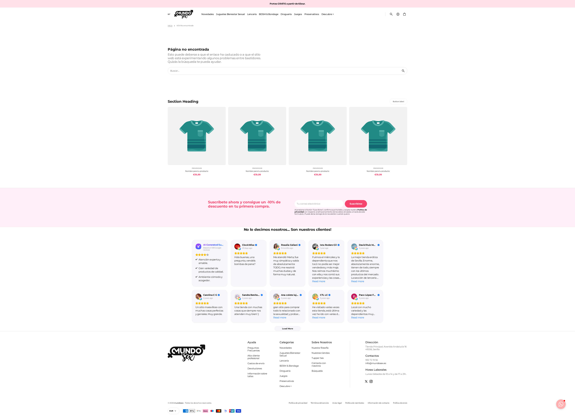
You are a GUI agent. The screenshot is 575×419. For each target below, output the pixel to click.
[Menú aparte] (171, 14)
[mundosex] (183, 14)
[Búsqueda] (403, 71)
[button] (391, 14)
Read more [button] (318, 281)
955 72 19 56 (371, 360)
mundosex (179, 403)
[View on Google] (237, 246)
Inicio (170, 26)
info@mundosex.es (375, 363)
